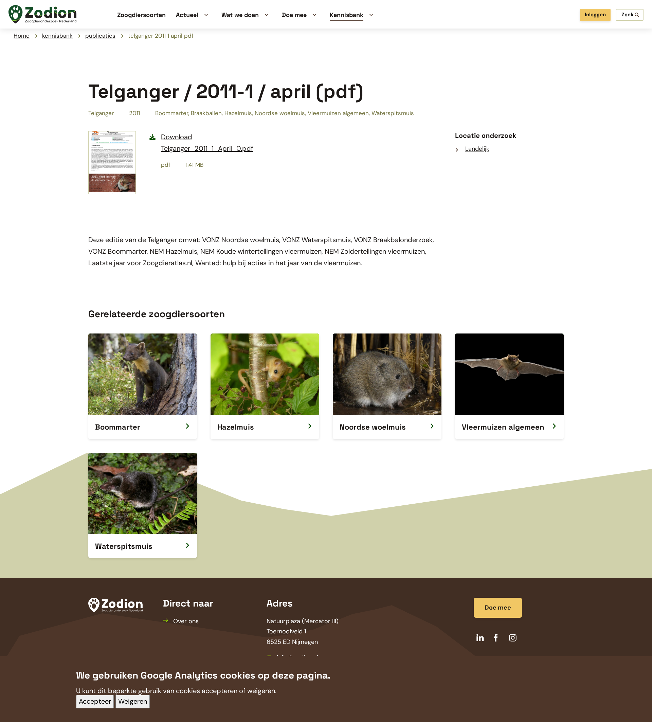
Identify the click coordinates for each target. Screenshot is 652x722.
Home (22, 35)
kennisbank (57, 35)
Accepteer (95, 701)
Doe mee (498, 607)
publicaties (100, 35)
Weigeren (132, 701)
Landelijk (477, 149)
